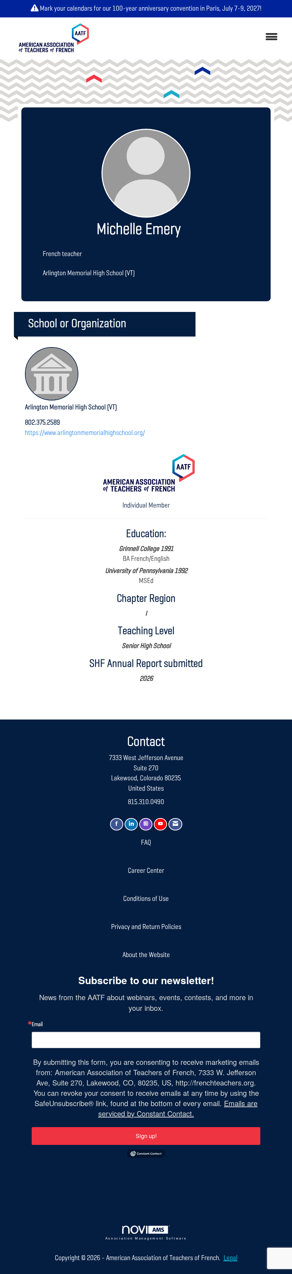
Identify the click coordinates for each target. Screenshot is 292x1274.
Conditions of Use (146, 898)
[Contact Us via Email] (175, 824)
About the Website (146, 955)
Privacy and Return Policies (146, 926)
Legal (231, 1258)
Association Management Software (146, 1238)
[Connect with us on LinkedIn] (131, 824)
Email (37, 1025)
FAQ (146, 842)
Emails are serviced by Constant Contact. (178, 1108)
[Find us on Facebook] (116, 824)
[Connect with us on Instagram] (145, 824)
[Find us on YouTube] (160, 824)
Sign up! (146, 1136)
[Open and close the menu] (191, 37)
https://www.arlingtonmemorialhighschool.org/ (85, 432)
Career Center (146, 870)
